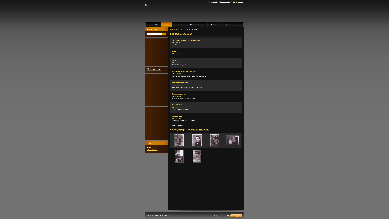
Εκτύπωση (240, 2)
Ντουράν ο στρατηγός (179, 94)
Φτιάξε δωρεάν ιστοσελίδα (222, 216)
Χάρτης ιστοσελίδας (225, 2)
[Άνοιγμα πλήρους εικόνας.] (179, 140)
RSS (234, 2)
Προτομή (174, 51)
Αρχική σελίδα (214, 2)
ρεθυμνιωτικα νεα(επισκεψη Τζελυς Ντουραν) (186, 40)
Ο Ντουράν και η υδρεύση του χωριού (184, 71)
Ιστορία (182, 29)
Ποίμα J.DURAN (177, 105)
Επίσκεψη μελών (177, 116)
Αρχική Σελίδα (174, 29)
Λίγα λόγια (175, 60)
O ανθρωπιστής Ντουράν (180, 82)
